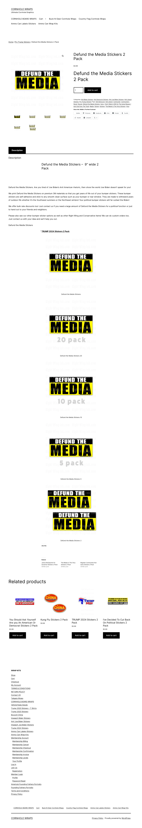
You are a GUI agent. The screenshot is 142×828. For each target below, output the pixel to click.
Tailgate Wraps (17, 698)
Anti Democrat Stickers (101, 99)
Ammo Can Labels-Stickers (23, 24)
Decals (80, 104)
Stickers (102, 106)
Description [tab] (17, 150)
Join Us (14, 768)
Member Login (17, 774)
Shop (13, 675)
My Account (16, 685)
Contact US (16, 695)
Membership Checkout (21, 748)
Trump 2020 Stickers (19, 712)
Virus (127, 106)
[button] (63, 56)
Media (92, 106)
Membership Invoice (20, 754)
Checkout (15, 682)
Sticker (96, 106)
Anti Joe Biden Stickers (116, 99)
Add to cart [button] (17, 635)
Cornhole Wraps (22, 9)
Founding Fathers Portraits (22, 788)
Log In (13, 764)
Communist (116, 102)
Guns (102, 104)
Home (11, 42)
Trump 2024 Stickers (19, 728)
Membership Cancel (20, 745)
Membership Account (20, 738)
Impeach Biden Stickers (20, 718)
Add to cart (93, 90)
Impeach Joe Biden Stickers (22, 725)
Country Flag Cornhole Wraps (92, 19)
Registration (17, 771)
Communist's (125, 102)
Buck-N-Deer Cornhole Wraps (62, 19)
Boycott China (17, 715)
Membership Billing (20, 741)
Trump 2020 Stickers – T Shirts (24, 708)
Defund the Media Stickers (91, 104)
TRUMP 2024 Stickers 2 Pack (55, 231)
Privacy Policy (16, 794)
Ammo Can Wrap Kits (48, 24)
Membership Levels (20, 758)
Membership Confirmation (23, 751)
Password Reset (19, 781)
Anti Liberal (109, 102)
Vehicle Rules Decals (19, 705)
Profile (15, 778)
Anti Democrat (100, 102)
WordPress (126, 818)
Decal (75, 104)
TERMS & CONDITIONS (20, 688)
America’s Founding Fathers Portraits (26, 784)
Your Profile (17, 761)
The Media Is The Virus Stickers (115, 106)
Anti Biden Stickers (87, 99)
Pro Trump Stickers (22, 42)
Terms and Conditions (20, 791)
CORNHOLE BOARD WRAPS (24, 19)
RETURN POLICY (18, 692)
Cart (41, 19)
